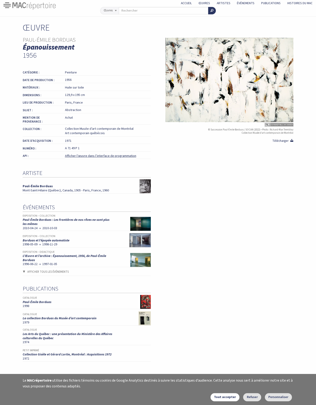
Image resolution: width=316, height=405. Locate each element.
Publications (271, 3)
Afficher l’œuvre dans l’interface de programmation (100, 155)
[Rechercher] (212, 10)
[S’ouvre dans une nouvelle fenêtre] (229, 125)
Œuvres (204, 3)
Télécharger (282, 141)
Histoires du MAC (300, 3)
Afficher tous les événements (48, 272)
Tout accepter (225, 397)
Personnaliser (278, 397)
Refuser (252, 397)
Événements (245, 3)
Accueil (186, 3)
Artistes (223, 3)
